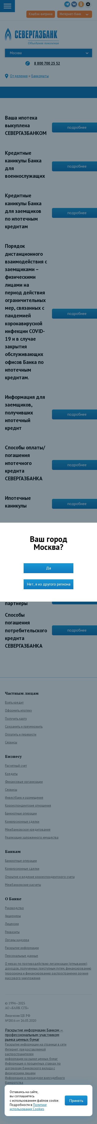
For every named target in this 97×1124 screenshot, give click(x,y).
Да (48, 567)
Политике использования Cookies (28, 1107)
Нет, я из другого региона (48, 584)
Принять (76, 1100)
